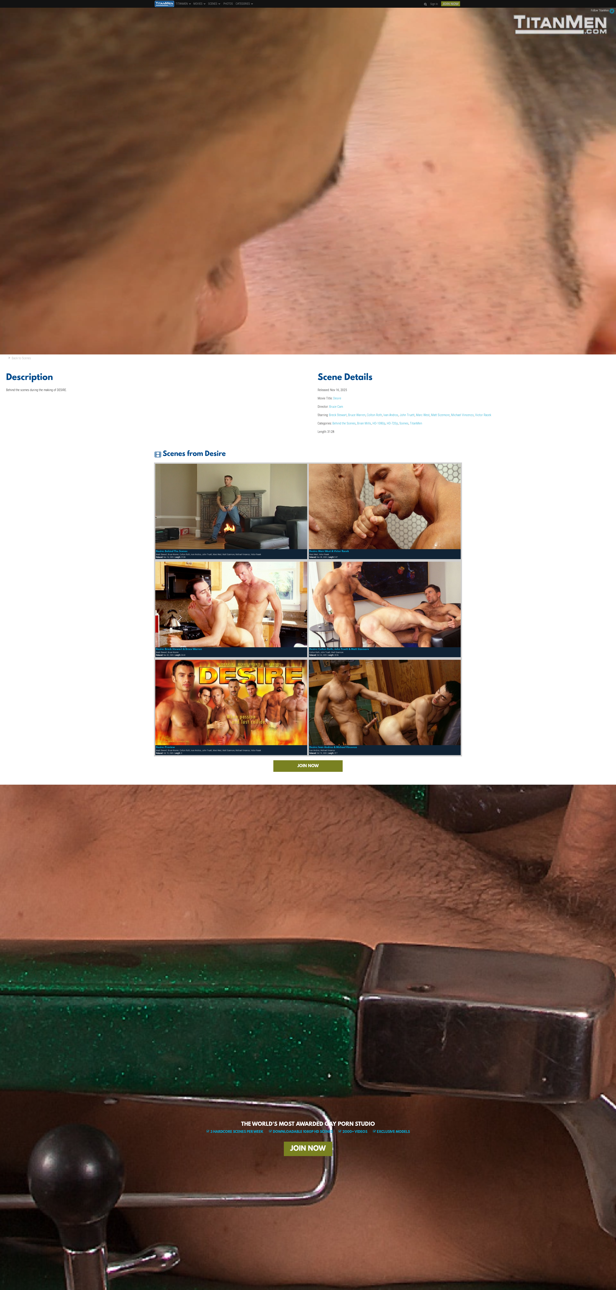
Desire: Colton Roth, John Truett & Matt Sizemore (339, 649)
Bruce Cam (336, 407)
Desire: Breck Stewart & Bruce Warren (179, 649)
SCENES (213, 3)
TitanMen (416, 423)
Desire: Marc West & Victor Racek (329, 551)
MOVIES (198, 3)
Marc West (423, 415)
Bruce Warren (356, 415)
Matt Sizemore (440, 415)
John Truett (407, 415)
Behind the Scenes (344, 423)
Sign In (434, 4)
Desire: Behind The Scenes (171, 551)
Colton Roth (374, 415)
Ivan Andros (390, 415)
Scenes (403, 423)
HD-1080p (378, 423)
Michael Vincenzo (462, 415)
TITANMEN (182, 3)
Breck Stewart (338, 415)
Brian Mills (364, 423)
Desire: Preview (165, 747)
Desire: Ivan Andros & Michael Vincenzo (333, 747)
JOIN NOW (451, 4)
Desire (337, 398)
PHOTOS (228, 3)
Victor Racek (483, 415)
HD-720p (392, 423)
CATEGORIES (243, 3)
